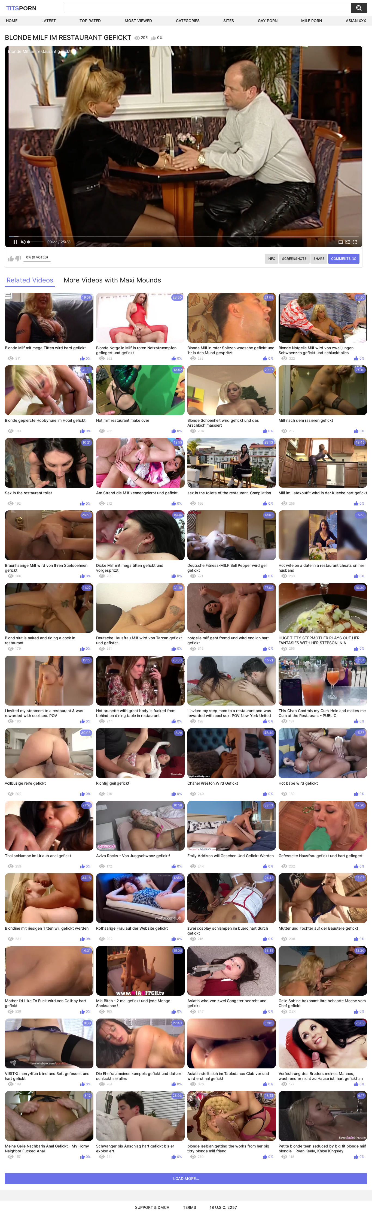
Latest (48, 20)
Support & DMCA (152, 1207)
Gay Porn (268, 20)
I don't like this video (18, 258)
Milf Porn (311, 20)
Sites (228, 20)
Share (318, 259)
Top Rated (90, 20)
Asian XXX (356, 20)
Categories (188, 20)
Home (11, 20)
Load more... (186, 1178)
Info (271, 259)
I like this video (11, 258)
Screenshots (294, 259)
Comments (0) (343, 259)
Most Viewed (138, 20)
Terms (189, 1207)
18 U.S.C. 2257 (223, 1207)
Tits (21, 8)
